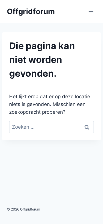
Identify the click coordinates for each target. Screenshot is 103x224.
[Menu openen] (91, 11)
